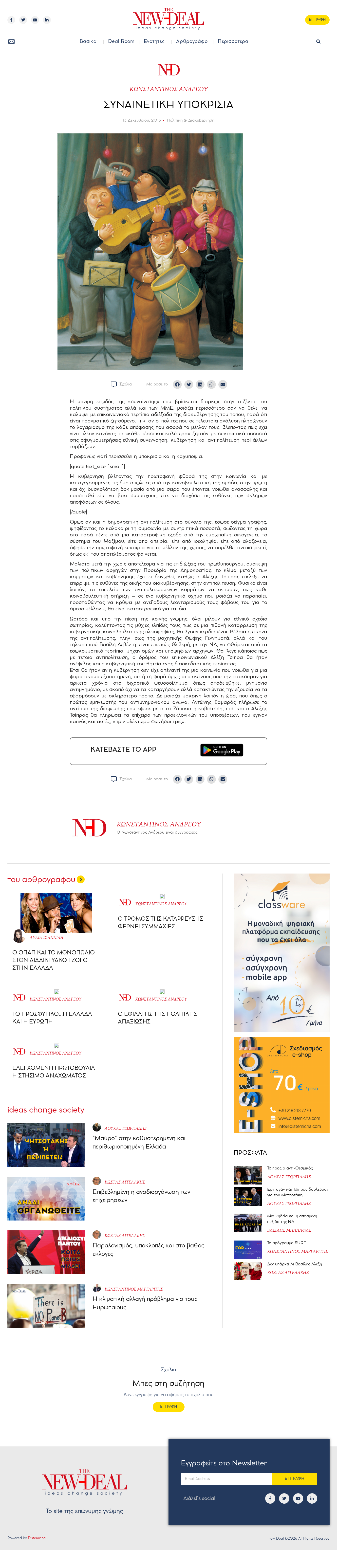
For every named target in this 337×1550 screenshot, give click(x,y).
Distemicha (37, 1538)
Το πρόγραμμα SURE (287, 1243)
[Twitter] (23, 20)
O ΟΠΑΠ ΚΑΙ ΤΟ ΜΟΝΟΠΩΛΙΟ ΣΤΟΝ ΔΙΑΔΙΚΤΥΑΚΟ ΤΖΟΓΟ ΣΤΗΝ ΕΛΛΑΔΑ (53, 960)
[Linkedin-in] (47, 20)
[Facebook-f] (11, 20)
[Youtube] (35, 20)
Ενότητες (154, 41)
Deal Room (121, 41)
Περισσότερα (233, 41)
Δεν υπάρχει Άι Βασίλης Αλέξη (294, 1264)
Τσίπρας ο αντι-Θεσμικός (290, 1168)
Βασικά (88, 41)
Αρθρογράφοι (192, 41)
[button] (318, 41)
